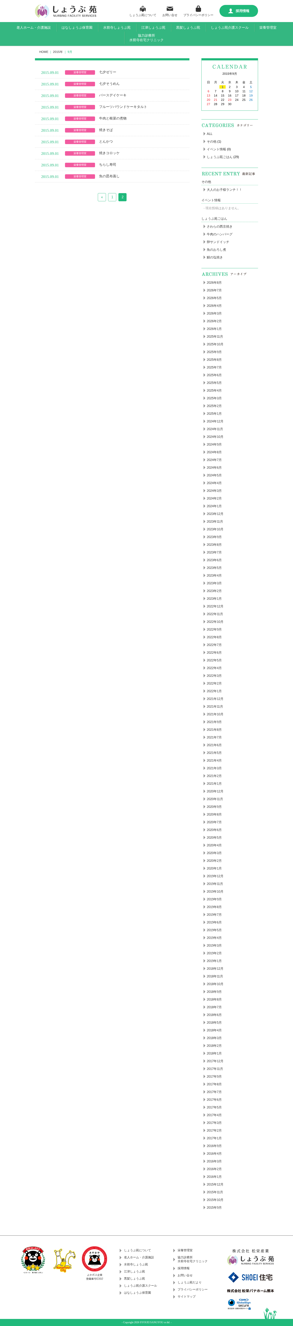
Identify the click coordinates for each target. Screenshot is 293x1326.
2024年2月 (214, 498)
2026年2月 (214, 321)
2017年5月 (214, 1107)
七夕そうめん (109, 83)
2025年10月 (215, 344)
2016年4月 (214, 1153)
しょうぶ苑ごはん (220, 157)
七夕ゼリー (107, 72)
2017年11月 (215, 1069)
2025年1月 (214, 413)
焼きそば (106, 130)
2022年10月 (215, 621)
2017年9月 (214, 1076)
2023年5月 (214, 568)
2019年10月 (215, 891)
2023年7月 (214, 552)
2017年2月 (214, 1130)
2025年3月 (214, 398)
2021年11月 (215, 706)
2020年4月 (214, 845)
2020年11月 (215, 799)
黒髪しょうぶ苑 (188, 27)
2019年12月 (215, 876)
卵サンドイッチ (218, 242)
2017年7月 (214, 1092)
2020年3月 (214, 853)
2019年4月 (214, 938)
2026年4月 (214, 305)
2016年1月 (214, 1176)
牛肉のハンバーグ (220, 234)
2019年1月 (214, 961)
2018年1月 (214, 1053)
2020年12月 (215, 791)
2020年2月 (214, 860)
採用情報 (242, 11)
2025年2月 (214, 406)
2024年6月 (214, 467)
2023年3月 (214, 583)
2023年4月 (214, 575)
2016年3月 (214, 1161)
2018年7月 (214, 1007)
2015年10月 (215, 1200)
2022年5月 (214, 660)
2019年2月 (214, 953)
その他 (211, 141)
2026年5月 (214, 298)
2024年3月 (214, 490)
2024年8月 (214, 452)
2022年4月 (214, 668)
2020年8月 (214, 814)
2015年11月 (215, 1192)
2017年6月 (214, 1099)
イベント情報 (216, 149)
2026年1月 (214, 329)
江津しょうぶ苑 (153, 27)
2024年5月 (214, 475)
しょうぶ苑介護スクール (230, 27)
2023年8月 (214, 544)
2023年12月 (215, 514)
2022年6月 (214, 652)
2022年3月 (214, 675)
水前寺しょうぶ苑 (117, 27)
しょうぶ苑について (142, 15)
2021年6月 (214, 745)
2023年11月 (215, 521)
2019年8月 (214, 907)
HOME (43, 52)
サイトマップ (187, 1296)
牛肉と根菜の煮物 (113, 118)
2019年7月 (214, 914)
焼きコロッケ (109, 153)
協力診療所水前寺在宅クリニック (146, 38)
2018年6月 (214, 1015)
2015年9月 (214, 1207)
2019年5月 (214, 930)
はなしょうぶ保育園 (77, 27)
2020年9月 (214, 806)
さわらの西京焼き (220, 226)
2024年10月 (215, 437)
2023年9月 (214, 537)
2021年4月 (214, 760)
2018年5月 (214, 1022)
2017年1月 (214, 1138)
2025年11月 (215, 336)
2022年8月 (214, 637)
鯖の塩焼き (215, 257)
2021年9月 (214, 722)
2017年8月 (214, 1084)
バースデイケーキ (113, 95)
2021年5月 (214, 753)
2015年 (58, 52)
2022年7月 (214, 645)
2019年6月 (214, 922)
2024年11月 (215, 429)
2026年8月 (214, 282)
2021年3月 (214, 768)
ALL (209, 134)
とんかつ (106, 141)
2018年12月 (215, 968)
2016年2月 (214, 1169)
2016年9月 (214, 1146)
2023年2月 (214, 591)
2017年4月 (214, 1115)
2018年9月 (214, 991)
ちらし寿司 (107, 164)
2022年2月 (214, 683)
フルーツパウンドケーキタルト (123, 107)
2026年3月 (214, 313)
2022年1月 (214, 691)
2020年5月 (214, 837)
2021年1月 (214, 783)
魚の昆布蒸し (109, 176)
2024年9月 (214, 444)
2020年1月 (214, 868)
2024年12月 (215, 421)
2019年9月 (214, 899)
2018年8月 (214, 999)
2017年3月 (214, 1123)
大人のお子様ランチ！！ (224, 189)
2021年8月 (214, 729)
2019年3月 (214, 945)
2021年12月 (215, 699)
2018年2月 (214, 1045)
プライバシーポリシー (198, 15)
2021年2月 (214, 776)
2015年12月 (215, 1184)
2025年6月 (214, 375)
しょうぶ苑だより (190, 1282)
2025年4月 (214, 390)
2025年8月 (214, 359)
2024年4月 (214, 483)
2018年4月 (214, 1030)
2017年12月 (215, 1061)
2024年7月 (214, 460)
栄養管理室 (267, 27)
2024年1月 (214, 506)
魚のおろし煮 (216, 249)
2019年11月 (215, 884)
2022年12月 (215, 606)
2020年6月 (214, 830)
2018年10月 (215, 984)
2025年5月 (214, 383)
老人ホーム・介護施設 (34, 27)
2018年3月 (214, 1038)
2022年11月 (215, 614)
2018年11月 (215, 976)
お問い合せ (169, 15)
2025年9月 (214, 352)
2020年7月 (214, 822)
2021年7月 (214, 737)
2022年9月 (214, 629)
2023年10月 (215, 529)
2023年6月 (214, 560)
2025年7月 (214, 367)
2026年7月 (214, 290)
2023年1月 (214, 598)
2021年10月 (215, 714)
